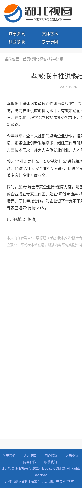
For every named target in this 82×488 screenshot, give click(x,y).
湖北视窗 (39, 59)
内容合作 (29, 462)
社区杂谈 (17, 42)
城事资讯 (17, 34)
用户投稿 (51, 455)
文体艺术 (50, 34)
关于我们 (9, 455)
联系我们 (50, 462)
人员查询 (72, 455)
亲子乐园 (50, 42)
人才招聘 (30, 455)
